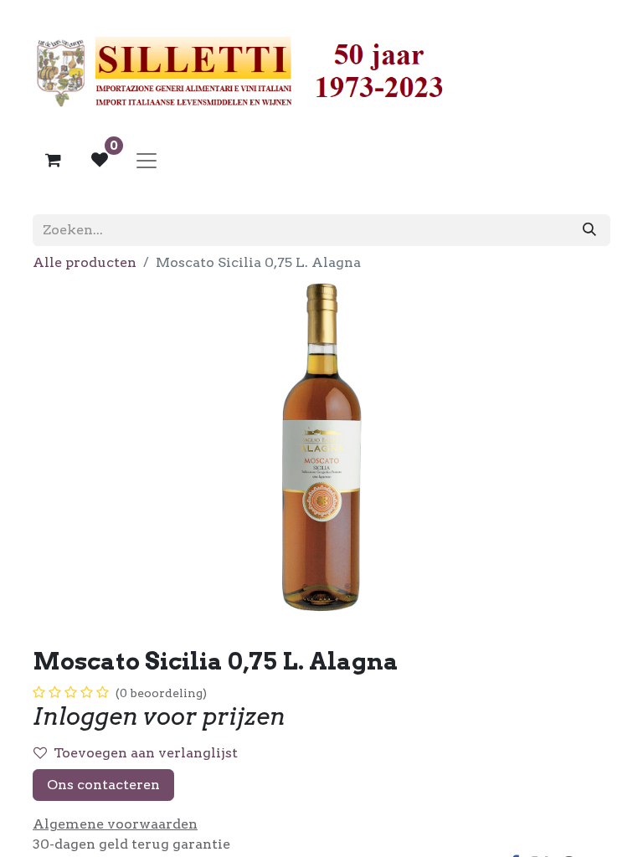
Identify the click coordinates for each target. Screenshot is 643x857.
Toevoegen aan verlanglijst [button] (146, 753)
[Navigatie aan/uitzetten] (146, 160)
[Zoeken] (589, 230)
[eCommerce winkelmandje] (53, 160)
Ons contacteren (103, 785)
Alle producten (84, 262)
